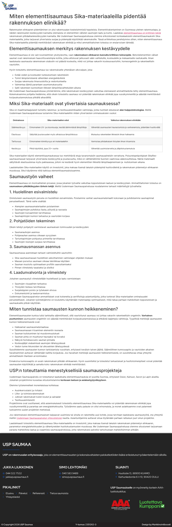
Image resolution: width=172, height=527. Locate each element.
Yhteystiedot (160, 5)
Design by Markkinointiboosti (156, 524)
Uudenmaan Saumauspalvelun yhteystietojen (39, 418)
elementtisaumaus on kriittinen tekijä (142, 33)
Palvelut (118, 5)
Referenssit (139, 5)
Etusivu (103, 5)
